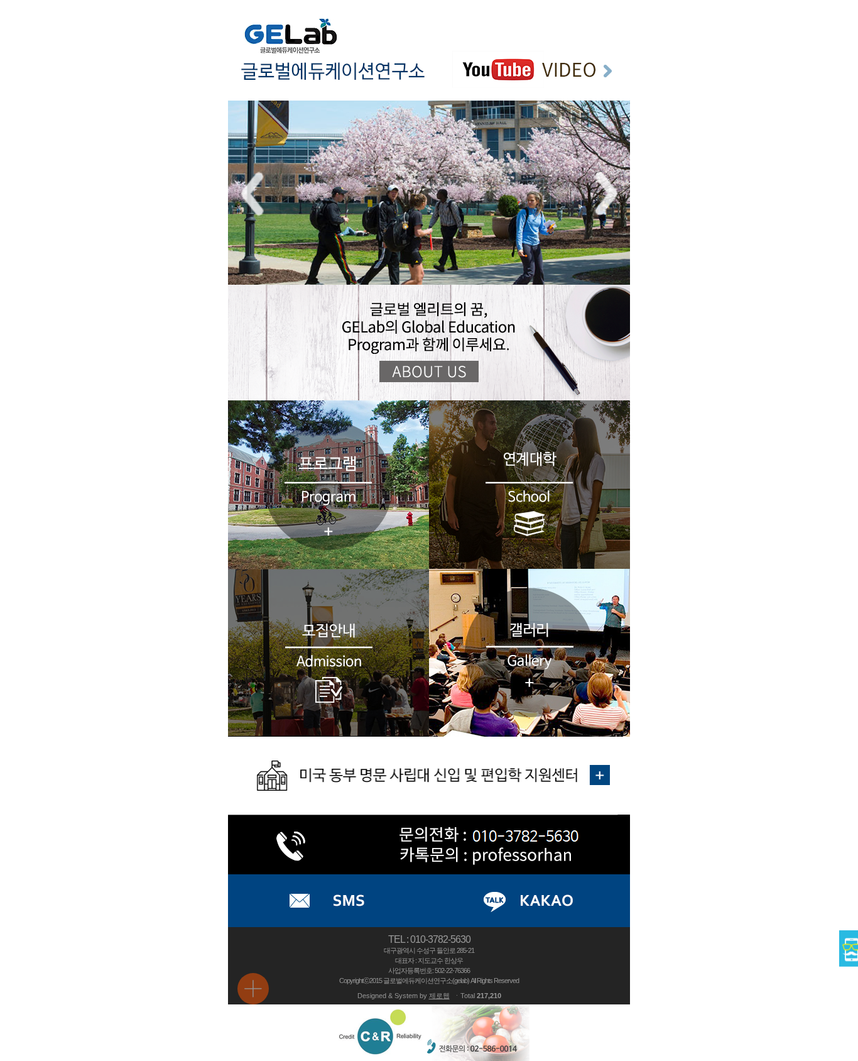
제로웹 (439, 995)
